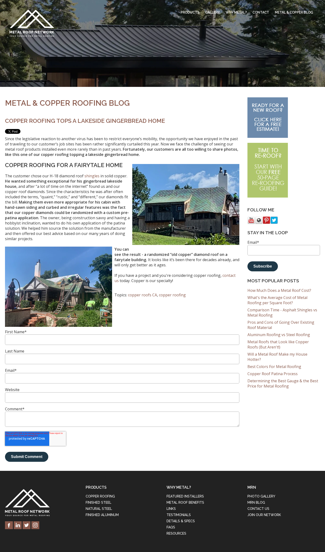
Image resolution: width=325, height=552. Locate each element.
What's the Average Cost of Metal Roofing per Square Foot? (277, 300)
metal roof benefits (185, 502)
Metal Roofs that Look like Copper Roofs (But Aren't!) (278, 344)
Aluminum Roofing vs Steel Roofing (278, 334)
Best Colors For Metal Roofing (274, 366)
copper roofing (172, 295)
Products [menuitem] (190, 12)
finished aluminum (102, 515)
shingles (91, 176)
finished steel (98, 502)
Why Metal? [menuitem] (236, 12)
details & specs (181, 521)
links (171, 509)
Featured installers (185, 496)
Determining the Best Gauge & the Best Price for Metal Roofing (282, 383)
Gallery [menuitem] (212, 12)
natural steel (99, 509)
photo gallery (261, 496)
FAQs (171, 527)
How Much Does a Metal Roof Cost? (279, 290)
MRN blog (256, 502)
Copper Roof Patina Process (272, 373)
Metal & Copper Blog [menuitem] (294, 12)
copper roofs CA (142, 295)
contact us (258, 509)
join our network (264, 515)
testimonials (179, 515)
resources (176, 533)
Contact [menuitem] (260, 12)
